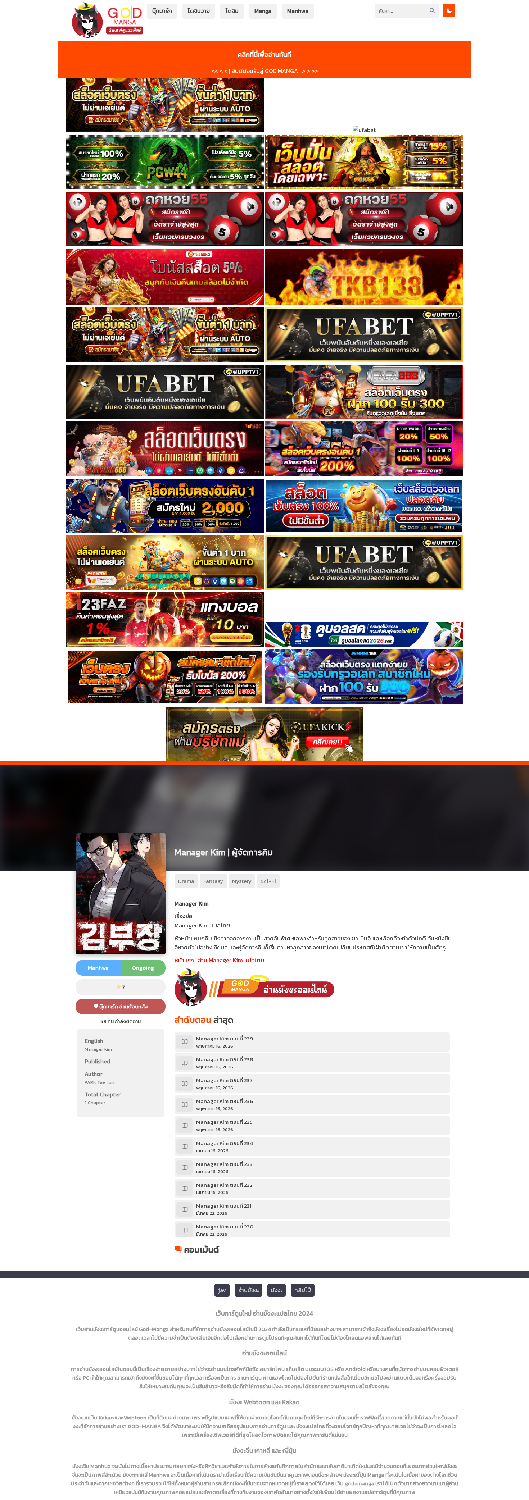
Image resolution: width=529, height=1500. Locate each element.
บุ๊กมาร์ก (162, 10)
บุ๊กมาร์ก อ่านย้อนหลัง (123, 1006)
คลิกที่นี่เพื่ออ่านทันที (264, 54)
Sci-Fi (268, 881)
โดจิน (232, 10)
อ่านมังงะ (248, 1290)
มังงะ (276, 1290)
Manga (262, 10)
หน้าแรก (184, 960)
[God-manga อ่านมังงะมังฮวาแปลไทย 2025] (107, 34)
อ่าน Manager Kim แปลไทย (231, 960)
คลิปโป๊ (302, 1290)
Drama (186, 881)
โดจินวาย (199, 10)
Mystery (242, 881)
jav (222, 1290)
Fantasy (213, 881)
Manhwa (297, 10)
